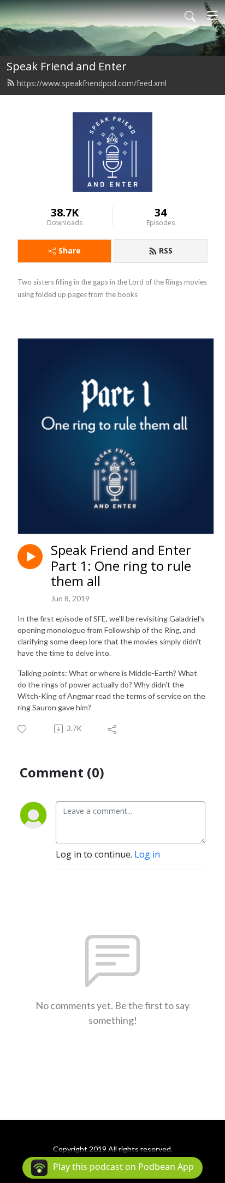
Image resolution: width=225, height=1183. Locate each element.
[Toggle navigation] (212, 15)
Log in (147, 854)
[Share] (112, 729)
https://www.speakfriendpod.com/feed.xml (92, 83)
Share (69, 250)
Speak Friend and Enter (67, 66)
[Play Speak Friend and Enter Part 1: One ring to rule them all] (30, 556)
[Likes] (22, 729)
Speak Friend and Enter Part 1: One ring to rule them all (121, 565)
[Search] (190, 15)
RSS (166, 250)
